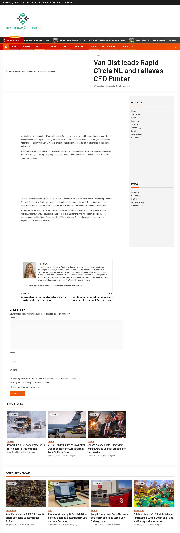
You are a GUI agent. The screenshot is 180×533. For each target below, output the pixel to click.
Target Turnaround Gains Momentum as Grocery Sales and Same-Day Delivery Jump (78, 40)
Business (94, 510)
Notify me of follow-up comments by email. (30, 382)
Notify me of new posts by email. (26, 387)
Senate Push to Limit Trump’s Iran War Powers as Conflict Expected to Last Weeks (107, 448)
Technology (80, 47)
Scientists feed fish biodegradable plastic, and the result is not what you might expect (43, 296)
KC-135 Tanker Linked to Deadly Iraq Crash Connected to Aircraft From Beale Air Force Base (66, 448)
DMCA (45, 2)
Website (13, 370)
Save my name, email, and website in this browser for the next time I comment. (46, 378)
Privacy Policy (70, 2)
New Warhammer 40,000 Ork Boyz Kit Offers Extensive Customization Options (25, 517)
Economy (52, 47)
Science (65, 47)
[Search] (174, 46)
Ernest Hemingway (29, 452)
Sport (94, 47)
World (39, 47)
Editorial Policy (56, 2)
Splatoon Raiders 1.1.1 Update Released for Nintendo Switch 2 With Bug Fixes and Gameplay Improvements (154, 517)
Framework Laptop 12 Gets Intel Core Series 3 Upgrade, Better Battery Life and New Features (67, 517)
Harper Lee (100, 86)
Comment (14, 318)
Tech (50, 510)
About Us (25, 2)
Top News (26, 47)
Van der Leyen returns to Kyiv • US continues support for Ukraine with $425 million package (92, 296)
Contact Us (35, 2)
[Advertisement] (67, 116)
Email (13, 361)
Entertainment (109, 47)
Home (14, 47)
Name (13, 353)
